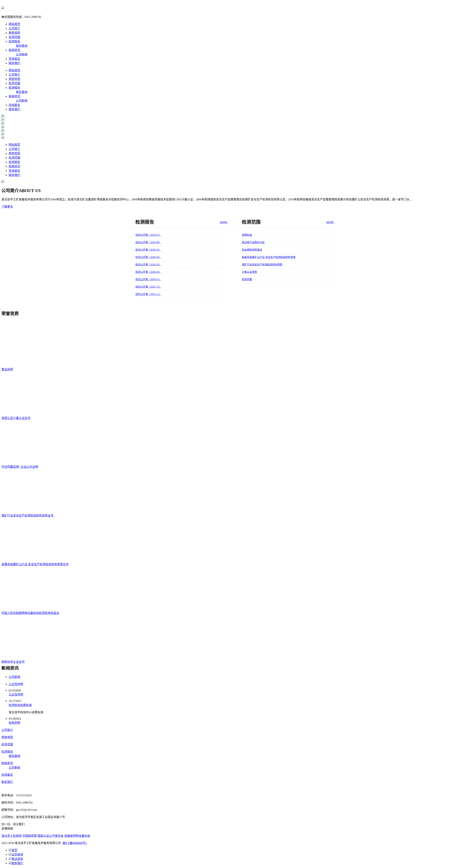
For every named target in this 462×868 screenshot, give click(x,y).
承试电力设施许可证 (253, 242)
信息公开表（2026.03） (148, 264)
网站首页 (14, 24)
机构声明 (14, 722)
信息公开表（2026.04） (148, 257)
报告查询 (21, 45)
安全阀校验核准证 (252, 249)
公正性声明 (16, 684)
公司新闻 (21, 54)
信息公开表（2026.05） (148, 249)
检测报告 (14, 41)
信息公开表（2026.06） (148, 242)
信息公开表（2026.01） (148, 279)
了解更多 (7, 206)
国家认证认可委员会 (51, 835)
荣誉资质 (14, 32)
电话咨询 (17, 858)
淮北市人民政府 (11, 835)
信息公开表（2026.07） (148, 235)
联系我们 (14, 63)
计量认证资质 (249, 272)
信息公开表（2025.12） (148, 286)
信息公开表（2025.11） (148, 294)
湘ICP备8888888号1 (74, 843)
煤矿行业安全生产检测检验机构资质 (262, 264)
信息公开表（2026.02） (148, 272)
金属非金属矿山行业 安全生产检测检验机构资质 (269, 257)
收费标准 (247, 235)
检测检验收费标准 (20, 705)
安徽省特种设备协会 (77, 835)
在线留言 (14, 58)
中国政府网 (29, 835)
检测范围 (14, 37)
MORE (223, 222)
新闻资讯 (14, 50)
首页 (14, 850)
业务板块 (17, 854)
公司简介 (14, 28)
